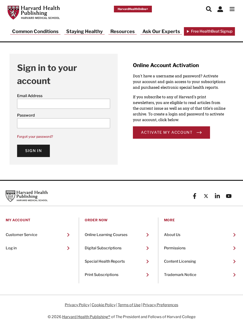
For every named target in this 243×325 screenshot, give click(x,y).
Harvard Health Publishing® (86, 317)
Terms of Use (129, 305)
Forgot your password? (35, 136)
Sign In (33, 150)
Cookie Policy (104, 305)
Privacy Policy (77, 305)
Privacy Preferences (160, 305)
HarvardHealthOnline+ (133, 9)
